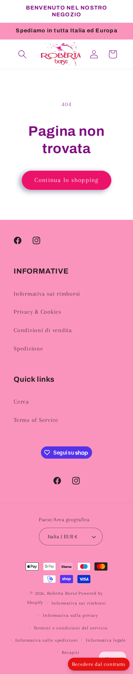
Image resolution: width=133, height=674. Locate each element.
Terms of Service (36, 420)
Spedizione (28, 348)
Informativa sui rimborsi (47, 294)
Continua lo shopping (66, 180)
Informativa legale (106, 640)
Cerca (21, 401)
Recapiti (70, 652)
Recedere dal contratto (99, 664)
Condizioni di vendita (43, 330)
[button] (22, 54)
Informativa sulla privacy (70, 615)
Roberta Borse (62, 593)
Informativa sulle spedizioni (46, 640)
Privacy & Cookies (37, 312)
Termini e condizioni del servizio (71, 627)
